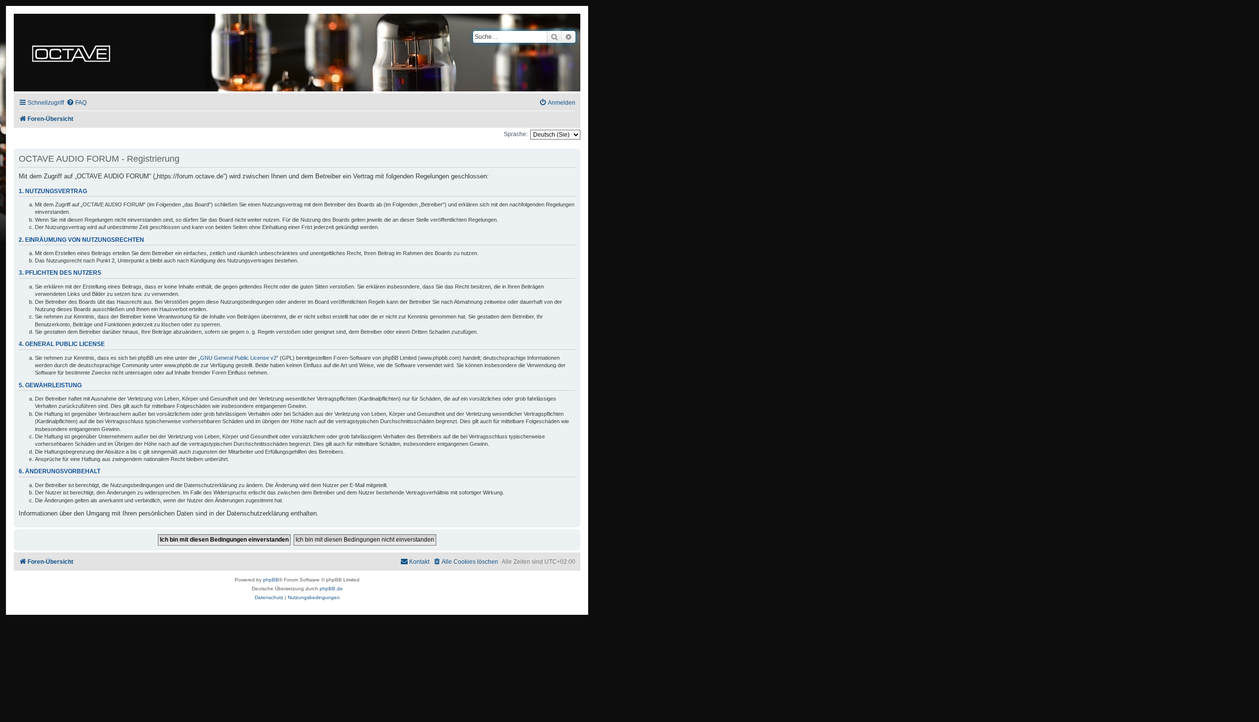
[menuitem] (76, 103)
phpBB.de (331, 588)
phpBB (271, 579)
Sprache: (516, 134)
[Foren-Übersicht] (71, 52)
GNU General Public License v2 (238, 358)
